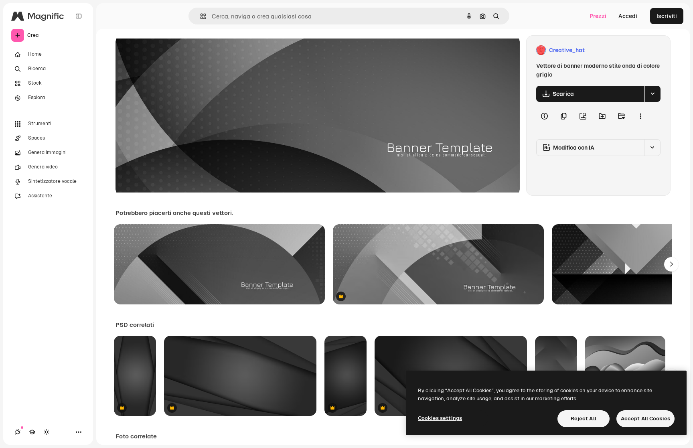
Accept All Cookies (645, 418)
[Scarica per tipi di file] (652, 94)
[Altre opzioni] (640, 116)
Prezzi (598, 16)
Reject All (583, 418)
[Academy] (32, 432)
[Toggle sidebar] (78, 16)
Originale (168, 50)
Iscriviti (667, 16)
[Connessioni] (17, 432)
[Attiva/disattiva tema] (46, 432)
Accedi (627, 16)
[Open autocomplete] (200, 16)
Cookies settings (440, 418)
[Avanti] (671, 264)
